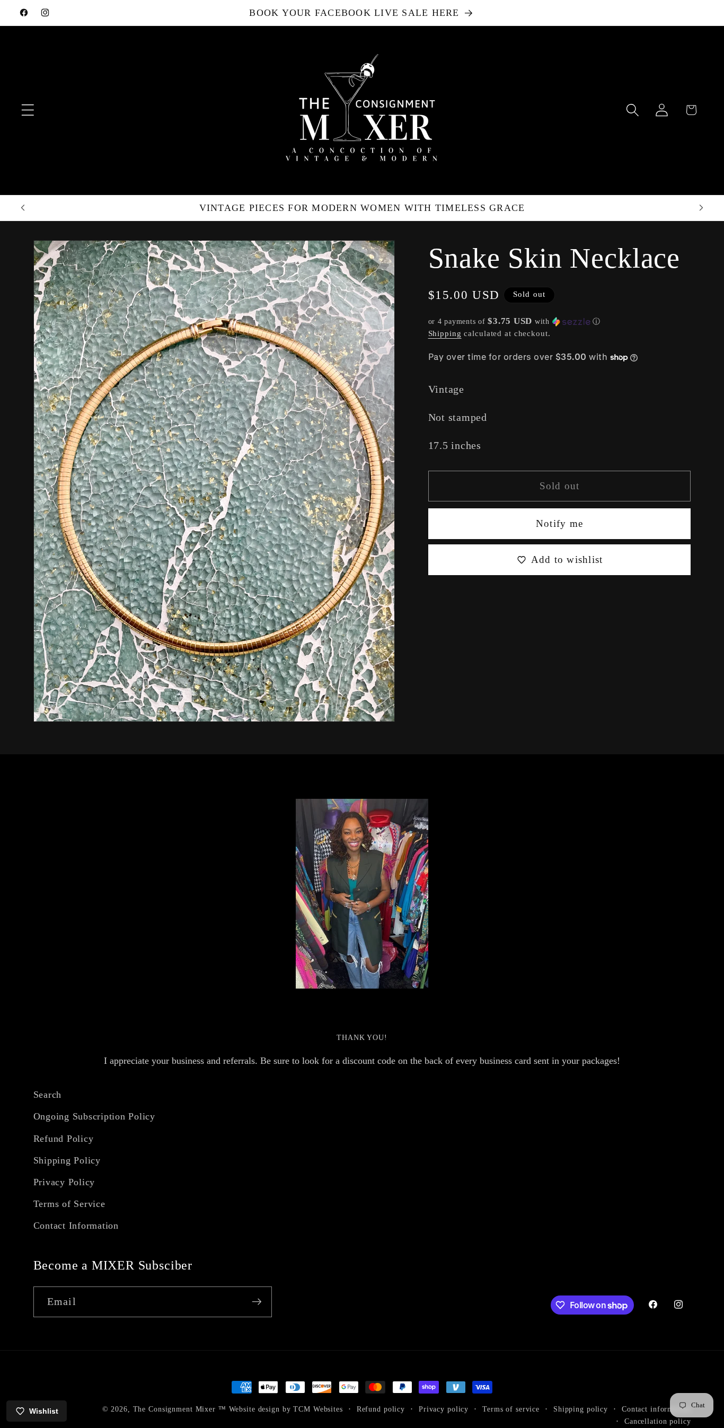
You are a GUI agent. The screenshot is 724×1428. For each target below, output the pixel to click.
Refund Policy (63, 1138)
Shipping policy (580, 1409)
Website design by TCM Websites (286, 1409)
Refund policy (381, 1409)
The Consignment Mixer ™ (179, 1409)
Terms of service (511, 1409)
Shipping (445, 333)
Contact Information (76, 1225)
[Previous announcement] (22, 208)
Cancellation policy (657, 1422)
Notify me (559, 523)
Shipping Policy (67, 1160)
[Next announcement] (701, 208)
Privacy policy (444, 1409)
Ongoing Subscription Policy (94, 1116)
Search (47, 1094)
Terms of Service (69, 1203)
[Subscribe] (256, 1301)
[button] (27, 110)
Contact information (656, 1409)
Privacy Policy (64, 1182)
